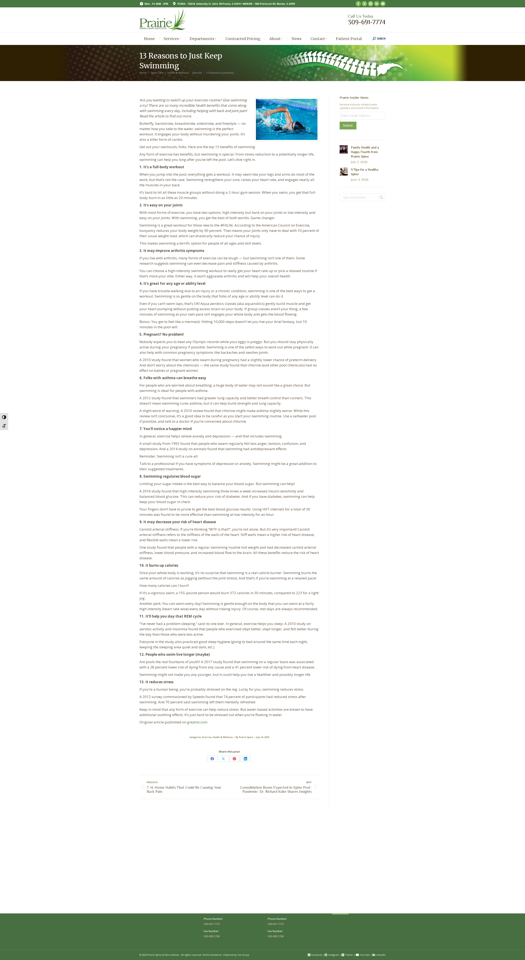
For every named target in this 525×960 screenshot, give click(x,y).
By (244, 737)
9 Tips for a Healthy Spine (365, 172)
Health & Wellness (223, 737)
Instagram (333, 954)
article (159, 722)
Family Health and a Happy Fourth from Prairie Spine (365, 152)
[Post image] (344, 149)
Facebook (316, 954)
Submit (348, 125)
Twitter (349, 954)
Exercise (206, 737)
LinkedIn (381, 954)
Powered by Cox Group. (236, 954)
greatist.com (197, 722)
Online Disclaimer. (212, 954)
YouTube (365, 954)
